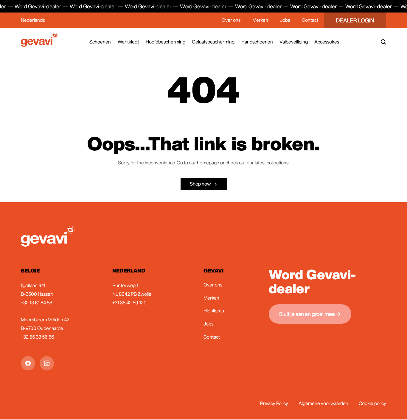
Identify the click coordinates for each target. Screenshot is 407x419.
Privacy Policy (274, 403)
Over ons (231, 20)
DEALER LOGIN (355, 20)
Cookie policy (372, 403)
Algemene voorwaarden (323, 403)
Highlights (214, 310)
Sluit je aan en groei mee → (310, 314)
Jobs (285, 20)
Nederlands (33, 20)
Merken (260, 20)
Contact (310, 20)
